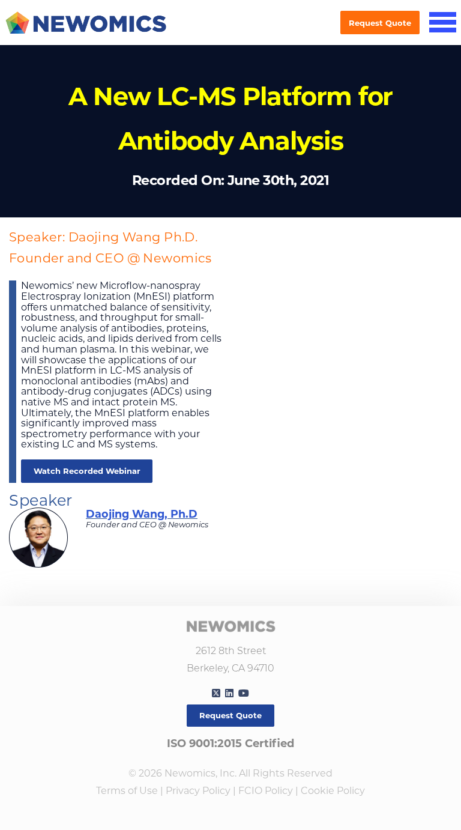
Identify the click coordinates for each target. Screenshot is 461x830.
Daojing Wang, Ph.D (141, 513)
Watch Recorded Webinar (87, 471)
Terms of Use (127, 790)
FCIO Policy (265, 790)
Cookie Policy (333, 790)
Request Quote (380, 23)
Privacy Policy (198, 790)
